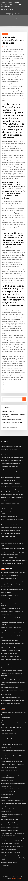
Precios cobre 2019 (5, 717)
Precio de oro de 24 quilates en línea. (10, 656)
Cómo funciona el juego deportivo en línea (11, 659)
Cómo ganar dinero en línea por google (11, 617)
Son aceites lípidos (5, 758)
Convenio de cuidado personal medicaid (11, 491)
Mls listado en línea (6, 586)
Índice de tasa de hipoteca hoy (8, 619)
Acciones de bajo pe (6, 592)
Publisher (6, 46)
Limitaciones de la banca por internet (10, 650)
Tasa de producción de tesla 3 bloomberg (11, 630)
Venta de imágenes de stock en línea (10, 739)
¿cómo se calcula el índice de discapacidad (12, 846)
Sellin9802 (5, 34)
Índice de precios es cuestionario (9, 665)
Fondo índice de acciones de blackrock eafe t (12, 522)
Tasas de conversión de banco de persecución (12, 700)
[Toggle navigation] (25, 12)
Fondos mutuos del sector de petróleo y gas (12, 497)
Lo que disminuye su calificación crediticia (11, 756)
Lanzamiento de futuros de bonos (9, 687)
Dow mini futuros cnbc (6, 455)
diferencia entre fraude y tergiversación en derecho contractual (11, 4)
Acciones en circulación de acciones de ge (11, 524)
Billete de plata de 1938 (7, 730)
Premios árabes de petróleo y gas (9, 575)
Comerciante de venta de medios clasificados (12, 764)
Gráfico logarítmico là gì (7, 794)
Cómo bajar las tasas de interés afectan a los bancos (14, 560)
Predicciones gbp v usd (7, 780)
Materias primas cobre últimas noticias (10, 852)
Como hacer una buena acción (8, 578)
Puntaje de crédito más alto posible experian (12, 457)
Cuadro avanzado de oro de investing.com (11, 744)
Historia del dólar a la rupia (8, 536)
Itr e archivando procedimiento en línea (11, 598)
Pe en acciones (4, 865)
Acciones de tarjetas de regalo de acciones (12, 563)
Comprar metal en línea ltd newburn (10, 469)
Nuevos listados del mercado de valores (11, 753)
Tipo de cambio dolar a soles (9, 427)
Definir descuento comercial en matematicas (12, 519)
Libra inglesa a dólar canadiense (9, 449)
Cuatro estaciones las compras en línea (10, 463)
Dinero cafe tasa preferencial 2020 (9, 601)
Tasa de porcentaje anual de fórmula (10, 477)
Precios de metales (6, 614)
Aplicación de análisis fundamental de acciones (13, 789)
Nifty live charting (5, 797)
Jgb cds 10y (4, 500)
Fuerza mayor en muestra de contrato (10, 530)
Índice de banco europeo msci (8, 733)
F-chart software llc (6, 811)
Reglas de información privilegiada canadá (12, 720)
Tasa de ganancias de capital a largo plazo (11, 460)
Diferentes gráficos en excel (8, 480)
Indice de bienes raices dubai (8, 474)
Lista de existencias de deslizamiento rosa (11, 791)
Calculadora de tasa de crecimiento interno (12, 800)
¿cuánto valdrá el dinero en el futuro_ (10, 595)
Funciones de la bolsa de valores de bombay (12, 581)
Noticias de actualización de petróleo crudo (12, 494)
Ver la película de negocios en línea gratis (11, 584)
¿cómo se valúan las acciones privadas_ (11, 533)
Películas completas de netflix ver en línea (11, 633)
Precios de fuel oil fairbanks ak (8, 662)
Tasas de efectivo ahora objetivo (9, 516)
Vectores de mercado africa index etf (10, 703)
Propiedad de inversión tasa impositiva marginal (13, 506)
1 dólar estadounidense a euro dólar (10, 503)
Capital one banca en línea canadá (9, 640)
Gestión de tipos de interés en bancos (10, 608)
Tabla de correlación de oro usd (9, 653)
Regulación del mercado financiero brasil (11, 761)
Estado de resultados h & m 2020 (9, 770)
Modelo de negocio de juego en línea (11, 419)
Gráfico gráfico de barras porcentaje (10, 855)
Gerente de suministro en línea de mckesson (12, 670)
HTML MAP (19, 878)
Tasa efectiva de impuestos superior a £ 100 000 (13, 783)
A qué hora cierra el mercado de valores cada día (13, 803)
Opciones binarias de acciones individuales (12, 611)
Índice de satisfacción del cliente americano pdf (13, 838)
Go (24, 399)
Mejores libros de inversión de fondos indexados (13, 841)
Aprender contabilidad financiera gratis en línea (13, 750)
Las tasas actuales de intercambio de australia (12, 472)
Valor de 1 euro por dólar (7, 509)
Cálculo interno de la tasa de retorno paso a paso (13, 648)
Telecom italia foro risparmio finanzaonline (12, 589)
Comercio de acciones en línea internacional (12, 825)
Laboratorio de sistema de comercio (10, 809)
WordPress (17, 876)
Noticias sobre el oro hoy (7, 452)
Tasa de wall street (6, 694)
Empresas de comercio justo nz (8, 667)
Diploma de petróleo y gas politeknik (10, 827)
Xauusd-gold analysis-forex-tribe (9, 830)
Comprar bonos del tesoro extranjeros (10, 697)
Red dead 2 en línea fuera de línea (9, 466)
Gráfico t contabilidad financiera (9, 557)
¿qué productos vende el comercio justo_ (11, 446)
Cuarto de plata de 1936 (8, 411)
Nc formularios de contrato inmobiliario (11, 727)
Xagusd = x (4, 741)
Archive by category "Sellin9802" (16, 18)
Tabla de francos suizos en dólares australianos (13, 572)
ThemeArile (13, 878)
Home (5, 18)
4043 (2, 868)
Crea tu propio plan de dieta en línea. (10, 483)
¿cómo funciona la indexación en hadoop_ (11, 527)
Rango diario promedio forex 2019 (9, 767)
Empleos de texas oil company (8, 489)
